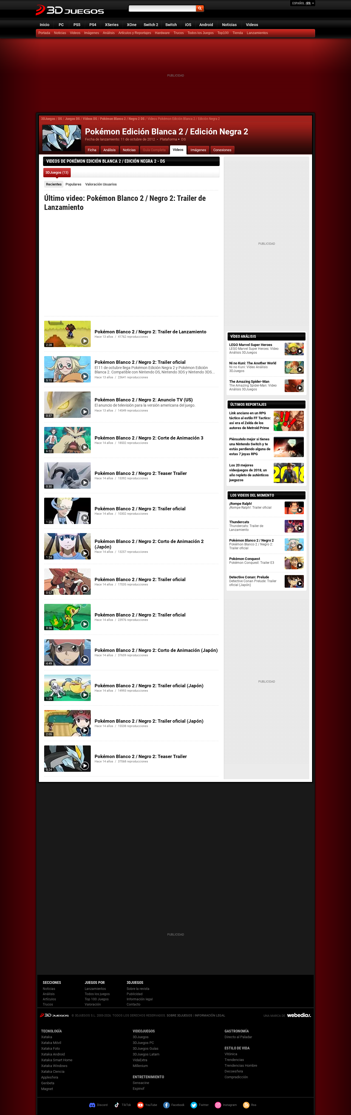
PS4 (92, 24)
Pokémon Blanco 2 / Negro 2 (251, 544)
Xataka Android (53, 1054)
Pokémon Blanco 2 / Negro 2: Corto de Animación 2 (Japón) (149, 544)
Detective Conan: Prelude (252, 581)
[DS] (238, 33)
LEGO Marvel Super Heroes (254, 348)
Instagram (230, 1105)
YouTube (151, 1105)
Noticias (229, 24)
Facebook (178, 1105)
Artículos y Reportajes (134, 33)
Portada (44, 33)
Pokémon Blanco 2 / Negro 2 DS (122, 119)
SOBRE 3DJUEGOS (179, 1015)
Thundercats (246, 526)
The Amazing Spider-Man (253, 385)
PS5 (76, 24)
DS (60, 119)
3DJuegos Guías (145, 1048)
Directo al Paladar (238, 1037)
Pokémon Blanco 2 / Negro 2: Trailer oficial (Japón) (149, 685)
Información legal (140, 999)
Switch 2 (151, 24)
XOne (132, 24)
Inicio (44, 24)
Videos (252, 24)
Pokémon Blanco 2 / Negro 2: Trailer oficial (140, 362)
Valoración (101, 184)
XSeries (111, 24)
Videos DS (90, 119)
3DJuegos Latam (146, 1054)
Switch (171, 24)
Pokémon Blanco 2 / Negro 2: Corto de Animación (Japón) (156, 650)
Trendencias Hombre (241, 1065)
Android (206, 24)
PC (61, 24)
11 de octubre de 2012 (138, 139)
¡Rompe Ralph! (250, 505)
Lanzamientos (257, 33)
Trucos (179, 33)
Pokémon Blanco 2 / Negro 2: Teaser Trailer (141, 473)
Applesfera (49, 1077)
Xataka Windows (54, 1066)
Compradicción (236, 1077)
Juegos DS (72, 119)
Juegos (54, 1015)
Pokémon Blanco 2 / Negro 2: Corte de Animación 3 (149, 438)
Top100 (223, 33)
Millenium (140, 1066)
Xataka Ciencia (52, 1071)
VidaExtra (140, 1060)
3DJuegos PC (143, 1043)
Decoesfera (234, 1071)
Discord (102, 1105)
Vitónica (231, 1054)
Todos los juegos (97, 994)
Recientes (54, 184)
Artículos (49, 999)
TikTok (126, 1105)
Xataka (46, 1037)
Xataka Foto (50, 1048)
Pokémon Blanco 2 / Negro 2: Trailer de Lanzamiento (150, 331)
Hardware (162, 33)
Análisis (109, 33)
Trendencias (234, 1060)
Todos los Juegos (201, 33)
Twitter (204, 1105)
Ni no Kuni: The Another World (252, 367)
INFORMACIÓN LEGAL (210, 1015)
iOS (188, 24)
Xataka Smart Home (56, 1060)
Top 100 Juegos (97, 999)
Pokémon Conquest (251, 561)
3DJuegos (48, 119)
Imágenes (91, 33)
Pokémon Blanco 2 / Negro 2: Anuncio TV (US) (144, 399)
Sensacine (141, 1083)
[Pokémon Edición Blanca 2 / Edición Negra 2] (61, 138)
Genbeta (47, 1083)
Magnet (47, 1089)
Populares (73, 184)
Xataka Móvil (51, 1043)
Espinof (139, 1088)
